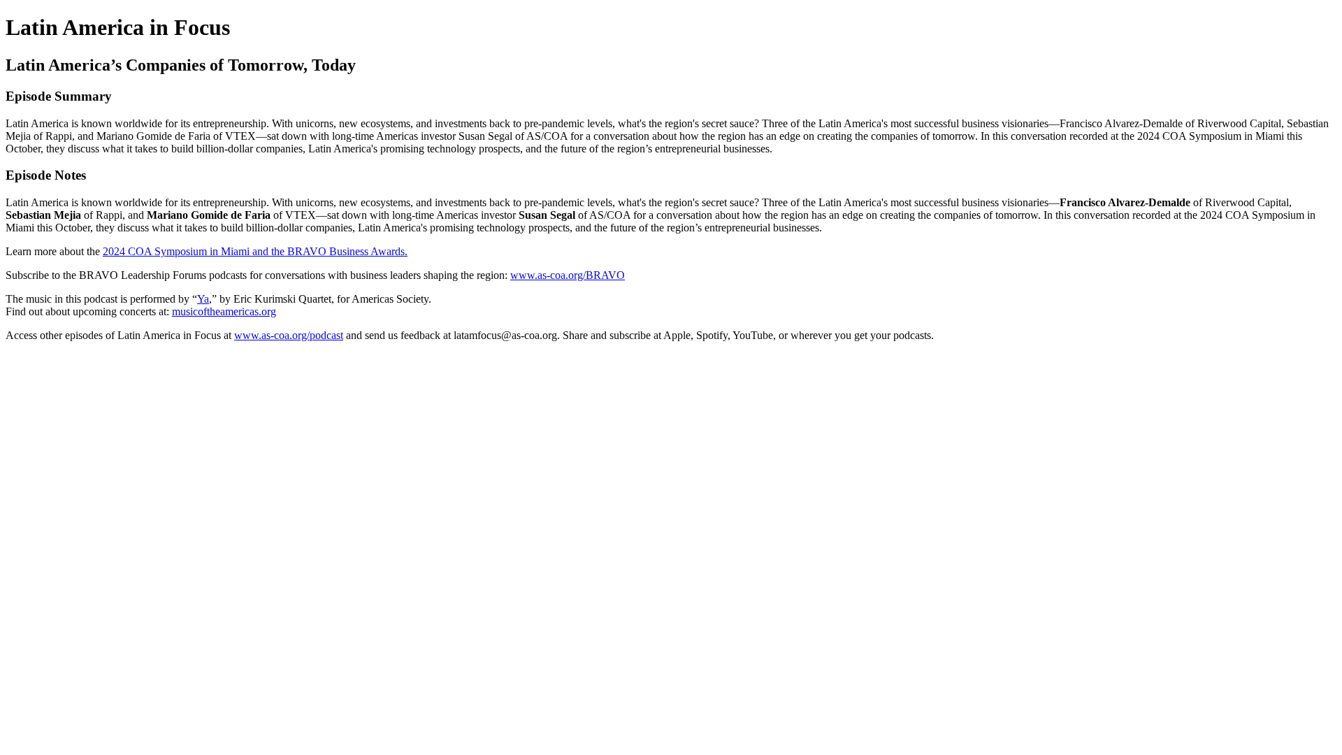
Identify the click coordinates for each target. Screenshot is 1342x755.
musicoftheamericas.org (224, 311)
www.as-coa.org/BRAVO (567, 275)
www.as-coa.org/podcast (288, 335)
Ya (203, 299)
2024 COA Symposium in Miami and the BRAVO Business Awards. (255, 251)
